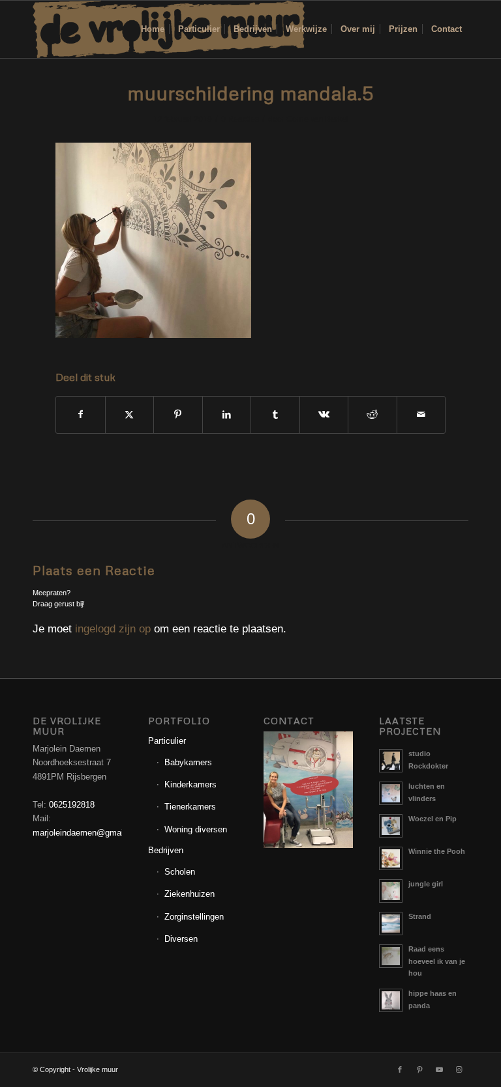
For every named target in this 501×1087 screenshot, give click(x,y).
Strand (419, 916)
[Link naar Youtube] (439, 1069)
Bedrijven (165, 850)
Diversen (181, 939)
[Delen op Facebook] (80, 414)
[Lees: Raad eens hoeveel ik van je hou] (390, 956)
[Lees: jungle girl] (390, 891)
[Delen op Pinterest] (178, 414)
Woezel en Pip (432, 819)
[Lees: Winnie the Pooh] (390, 858)
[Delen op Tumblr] (275, 414)
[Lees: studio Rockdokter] (390, 760)
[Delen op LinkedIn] (227, 414)
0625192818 (72, 805)
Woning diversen (195, 829)
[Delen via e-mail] (421, 414)
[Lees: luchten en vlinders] (390, 793)
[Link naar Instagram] (458, 1069)
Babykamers (188, 762)
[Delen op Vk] (324, 414)
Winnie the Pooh (436, 851)
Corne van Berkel (317, 119)
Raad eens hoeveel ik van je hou (436, 961)
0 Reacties (240, 119)
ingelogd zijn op (113, 629)
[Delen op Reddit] (372, 414)
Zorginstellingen (194, 917)
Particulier (167, 741)
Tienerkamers (190, 807)
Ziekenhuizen (189, 894)
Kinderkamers (190, 784)
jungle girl (425, 884)
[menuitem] (152, 29)
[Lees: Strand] (390, 923)
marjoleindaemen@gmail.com (88, 833)
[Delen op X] (130, 414)
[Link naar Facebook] (400, 1069)
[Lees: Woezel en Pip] (390, 826)
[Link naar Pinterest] (419, 1069)
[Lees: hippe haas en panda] (390, 1000)
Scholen (179, 872)
